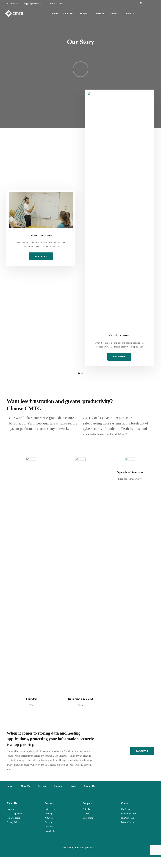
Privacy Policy (13, 822)
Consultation (50, 831)
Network (49, 818)
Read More (41, 256)
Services (99, 13)
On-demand (88, 818)
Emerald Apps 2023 (84, 847)
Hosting (48, 813)
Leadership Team (14, 813)
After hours (88, 809)
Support (84, 13)
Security (48, 822)
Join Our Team (13, 818)
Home (55, 13)
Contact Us (130, 13)
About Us (68, 13)
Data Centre (50, 809)
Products (49, 827)
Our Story (11, 809)
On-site (86, 813)
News (114, 13)
